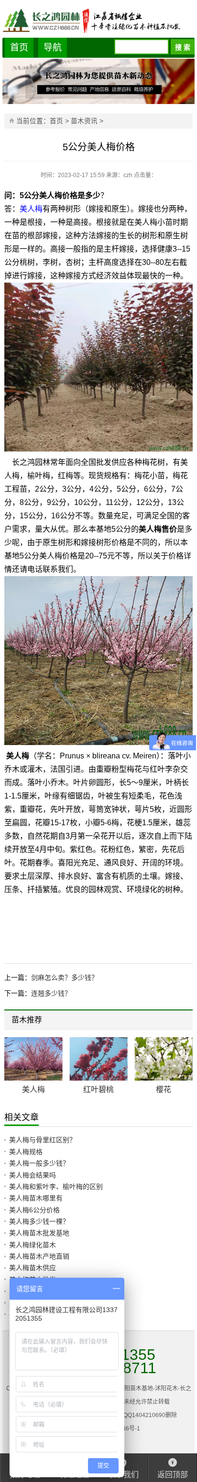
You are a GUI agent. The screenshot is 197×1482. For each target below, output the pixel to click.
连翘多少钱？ (51, 993)
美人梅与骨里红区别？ (42, 1140)
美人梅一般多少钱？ (39, 1163)
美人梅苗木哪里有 (36, 1198)
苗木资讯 (84, 121)
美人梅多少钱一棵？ (39, 1221)
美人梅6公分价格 (34, 1210)
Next (179, 1021)
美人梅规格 (26, 1152)
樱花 (163, 1089)
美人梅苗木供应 (32, 1268)
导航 (53, 47)
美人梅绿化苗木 (32, 1245)
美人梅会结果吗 (32, 1175)
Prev (172, 1021)
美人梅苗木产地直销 (39, 1256)
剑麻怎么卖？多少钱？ (64, 977)
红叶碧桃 (98, 1089)
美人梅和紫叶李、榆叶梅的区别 (56, 1186)
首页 (19, 47)
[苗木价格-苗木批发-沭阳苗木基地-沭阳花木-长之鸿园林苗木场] (98, 20)
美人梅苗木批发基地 (39, 1233)
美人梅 (31, 209)
